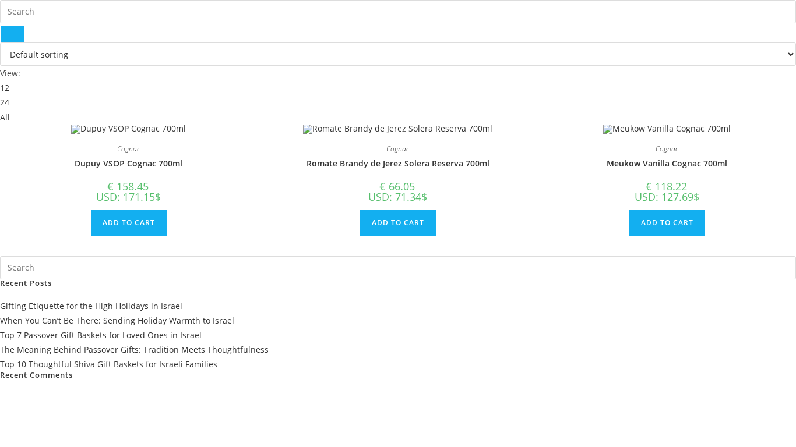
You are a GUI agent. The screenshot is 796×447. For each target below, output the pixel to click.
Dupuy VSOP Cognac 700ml (128, 163)
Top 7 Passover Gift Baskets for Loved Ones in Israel (101, 334)
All (5, 117)
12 (4, 87)
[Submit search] (12, 33)
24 (4, 102)
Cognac (128, 149)
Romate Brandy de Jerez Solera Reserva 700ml (398, 163)
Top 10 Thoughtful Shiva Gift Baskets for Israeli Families (108, 364)
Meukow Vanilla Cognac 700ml (667, 163)
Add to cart (129, 223)
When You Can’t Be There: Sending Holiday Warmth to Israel (117, 320)
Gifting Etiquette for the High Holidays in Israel (91, 305)
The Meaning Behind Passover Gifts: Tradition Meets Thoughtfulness (134, 349)
